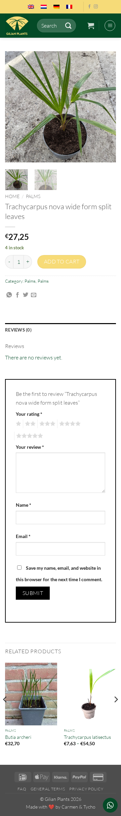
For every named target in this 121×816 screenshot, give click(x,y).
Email (23, 536)
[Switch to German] (56, 7)
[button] (90, 25)
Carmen (70, 807)
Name (23, 505)
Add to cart (62, 261)
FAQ (21, 788)
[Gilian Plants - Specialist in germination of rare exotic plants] (18, 25)
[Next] (105, 107)
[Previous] (16, 107)
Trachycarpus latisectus (87, 737)
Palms (33, 196)
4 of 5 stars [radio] (69, 423)
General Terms (48, 788)
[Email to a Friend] (33, 295)
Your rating (29, 414)
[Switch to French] (69, 7)
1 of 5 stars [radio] (17, 423)
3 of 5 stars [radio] (46, 423)
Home (12, 196)
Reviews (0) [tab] (18, 330)
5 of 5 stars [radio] (28, 436)
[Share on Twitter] (25, 295)
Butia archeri (18, 737)
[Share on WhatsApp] (9, 295)
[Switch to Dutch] (43, 7)
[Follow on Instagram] (96, 6)
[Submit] (68, 25)
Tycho (89, 807)
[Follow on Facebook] (89, 6)
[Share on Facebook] (17, 295)
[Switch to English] (31, 7)
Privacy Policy (86, 788)
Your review (30, 447)
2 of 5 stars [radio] (29, 423)
